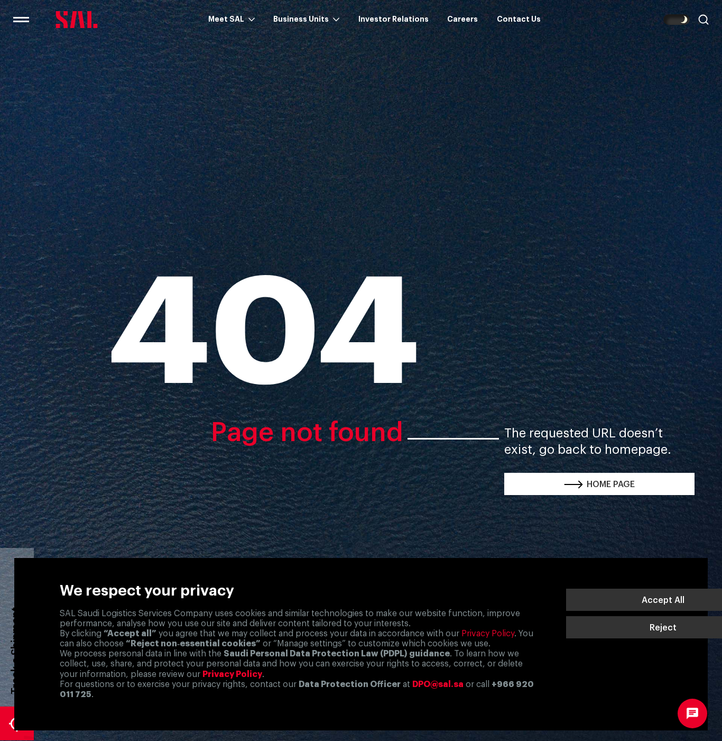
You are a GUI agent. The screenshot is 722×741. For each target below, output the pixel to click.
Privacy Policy (487, 633)
